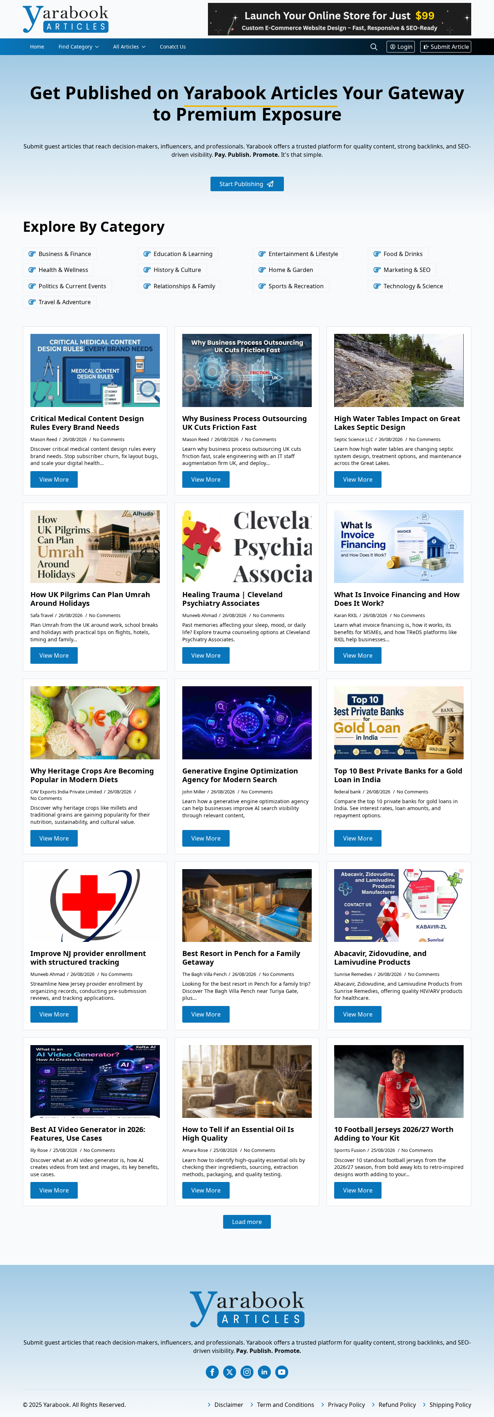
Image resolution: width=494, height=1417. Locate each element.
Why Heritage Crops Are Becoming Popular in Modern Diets (92, 775)
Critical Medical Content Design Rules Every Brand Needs (87, 423)
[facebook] (212, 1372)
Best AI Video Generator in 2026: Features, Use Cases (87, 1134)
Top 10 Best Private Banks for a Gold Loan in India (398, 775)
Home (37, 46)
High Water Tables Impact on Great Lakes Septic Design (397, 423)
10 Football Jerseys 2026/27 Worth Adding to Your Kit (393, 1134)
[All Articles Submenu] (146, 47)
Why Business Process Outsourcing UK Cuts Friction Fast (244, 423)
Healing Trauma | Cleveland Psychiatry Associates (232, 599)
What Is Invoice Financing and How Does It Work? (397, 599)
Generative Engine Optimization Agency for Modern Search (240, 775)
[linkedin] (264, 1372)
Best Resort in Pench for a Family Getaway (241, 958)
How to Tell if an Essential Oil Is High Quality (238, 1134)
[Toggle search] (374, 46)
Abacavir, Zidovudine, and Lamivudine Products (380, 958)
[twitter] (229, 1372)
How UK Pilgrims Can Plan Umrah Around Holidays (90, 599)
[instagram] (247, 1372)
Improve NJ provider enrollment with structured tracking (88, 958)
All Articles (126, 46)
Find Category (75, 46)
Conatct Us (173, 46)
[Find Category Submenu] (99, 47)
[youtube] (281, 1372)
